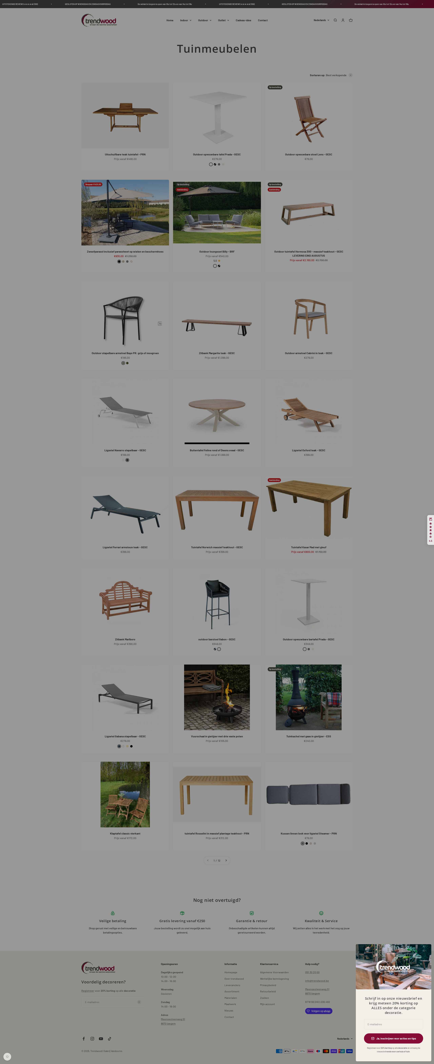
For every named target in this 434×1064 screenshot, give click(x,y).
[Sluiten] (424, 951)
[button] (430, 530)
